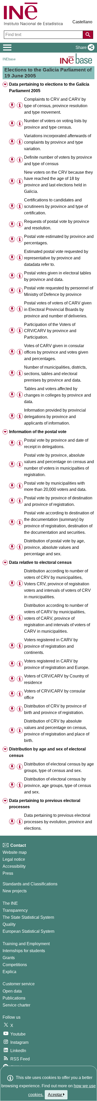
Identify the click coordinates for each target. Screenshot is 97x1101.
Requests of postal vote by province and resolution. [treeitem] (56, 224)
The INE (10, 903)
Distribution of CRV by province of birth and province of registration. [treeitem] (55, 709)
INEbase (9, 59)
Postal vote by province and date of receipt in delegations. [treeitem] (56, 443)
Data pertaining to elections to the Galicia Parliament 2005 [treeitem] (49, 87)
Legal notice (14, 859)
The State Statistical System (28, 917)
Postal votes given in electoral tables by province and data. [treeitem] (57, 276)
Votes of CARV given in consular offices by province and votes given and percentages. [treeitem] (56, 352)
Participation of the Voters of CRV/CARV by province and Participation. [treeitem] (50, 331)
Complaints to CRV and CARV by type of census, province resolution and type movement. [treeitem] (55, 105)
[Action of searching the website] (88, 35)
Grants (9, 958)
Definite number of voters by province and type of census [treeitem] (58, 160)
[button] (83, 47)
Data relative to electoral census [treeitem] (40, 562)
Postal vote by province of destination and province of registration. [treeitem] (58, 501)
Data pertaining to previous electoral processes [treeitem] (44, 803)
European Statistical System (28, 931)
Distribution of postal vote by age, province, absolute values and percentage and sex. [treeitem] (54, 547)
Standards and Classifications (30, 884)
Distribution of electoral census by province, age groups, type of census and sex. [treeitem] (57, 785)
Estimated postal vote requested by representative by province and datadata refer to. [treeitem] (56, 258)
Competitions (15, 965)
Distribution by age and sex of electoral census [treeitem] (47, 752)
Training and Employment (26, 944)
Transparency (15, 910)
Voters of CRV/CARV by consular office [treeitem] (54, 694)
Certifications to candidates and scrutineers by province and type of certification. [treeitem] (56, 206)
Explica (9, 971)
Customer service (19, 984)
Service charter (16, 1005)
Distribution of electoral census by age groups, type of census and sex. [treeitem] (59, 767)
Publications (14, 998)
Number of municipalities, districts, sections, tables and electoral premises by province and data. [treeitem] (55, 373)
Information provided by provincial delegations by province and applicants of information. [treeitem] (55, 416)
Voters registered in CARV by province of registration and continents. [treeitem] (51, 646)
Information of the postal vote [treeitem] (37, 431)
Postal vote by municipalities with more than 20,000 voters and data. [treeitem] (55, 486)
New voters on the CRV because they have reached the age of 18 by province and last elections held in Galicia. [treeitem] (58, 182)
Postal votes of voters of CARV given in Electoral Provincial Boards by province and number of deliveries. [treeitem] (58, 309)
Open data (12, 991)
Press (8, 873)
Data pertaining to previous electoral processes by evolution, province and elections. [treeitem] (58, 821)
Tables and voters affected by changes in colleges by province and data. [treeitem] (57, 395)
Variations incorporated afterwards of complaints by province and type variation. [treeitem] (57, 142)
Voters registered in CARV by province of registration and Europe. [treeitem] (56, 664)
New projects (15, 891)
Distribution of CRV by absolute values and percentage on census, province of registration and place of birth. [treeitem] (56, 731)
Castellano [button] (82, 22)
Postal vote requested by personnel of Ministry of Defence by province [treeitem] (58, 291)
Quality (9, 924)
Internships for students (24, 951)
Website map (15, 852)
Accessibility (14, 866)
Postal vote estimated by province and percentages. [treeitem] (59, 239)
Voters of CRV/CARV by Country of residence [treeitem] (56, 679)
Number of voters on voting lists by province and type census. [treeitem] (55, 124)
